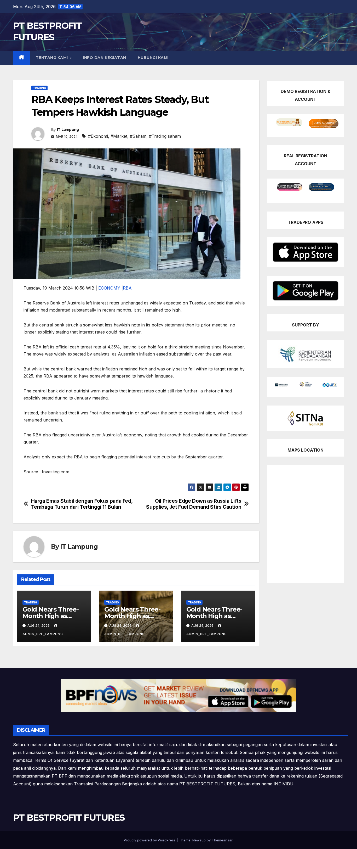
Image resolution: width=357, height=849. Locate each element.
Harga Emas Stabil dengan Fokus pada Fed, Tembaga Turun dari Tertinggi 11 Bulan (82, 504)
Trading (39, 88)
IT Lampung (68, 129)
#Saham (138, 136)
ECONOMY (109, 288)
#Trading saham (165, 136)
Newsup (199, 840)
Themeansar (222, 840)
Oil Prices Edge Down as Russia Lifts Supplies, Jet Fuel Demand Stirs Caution (193, 504)
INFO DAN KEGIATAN (104, 57)
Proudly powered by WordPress (150, 840)
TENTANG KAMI (52, 57)
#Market (119, 136)
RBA (127, 288)
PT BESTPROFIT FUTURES (68, 817)
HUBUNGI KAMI (153, 57)
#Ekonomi (98, 136)
